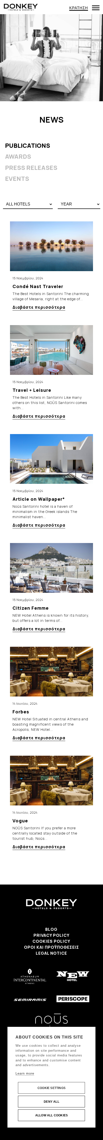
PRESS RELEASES (31, 167)
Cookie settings (52, 1088)
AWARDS (18, 156)
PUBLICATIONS (27, 145)
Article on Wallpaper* (38, 499)
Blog (51, 929)
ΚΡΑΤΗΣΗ (78, 8)
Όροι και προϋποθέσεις (51, 947)
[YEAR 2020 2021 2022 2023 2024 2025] (79, 204)
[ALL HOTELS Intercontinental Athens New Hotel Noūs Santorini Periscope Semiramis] (28, 204)
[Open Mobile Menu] (96, 7)
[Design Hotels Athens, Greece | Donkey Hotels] (20, 6)
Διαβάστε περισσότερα (38, 307)
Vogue (20, 821)
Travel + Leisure (31, 390)
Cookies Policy (51, 941)
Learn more (25, 1073)
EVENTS (17, 178)
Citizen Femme (30, 608)
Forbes (20, 712)
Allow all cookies (51, 1115)
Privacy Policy (52, 935)
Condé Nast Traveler (37, 286)
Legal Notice (51, 953)
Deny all (51, 1101)
